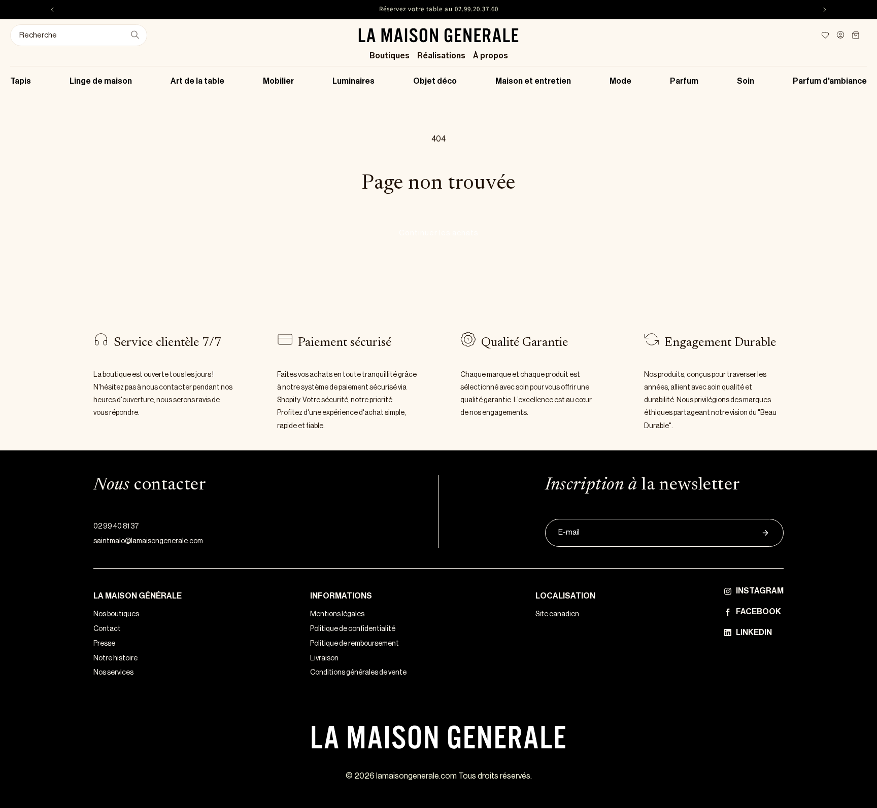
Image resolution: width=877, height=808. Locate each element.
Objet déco (435, 81)
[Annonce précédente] (52, 9)
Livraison (324, 658)
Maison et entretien (533, 81)
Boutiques (389, 56)
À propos (490, 56)
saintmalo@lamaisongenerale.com (148, 541)
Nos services (113, 672)
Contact (107, 629)
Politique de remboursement (354, 643)
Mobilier (278, 81)
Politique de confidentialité (352, 629)
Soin (745, 81)
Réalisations (441, 56)
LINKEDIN (754, 632)
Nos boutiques (116, 614)
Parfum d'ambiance (830, 81)
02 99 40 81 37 (116, 526)
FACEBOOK (758, 612)
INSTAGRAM (760, 591)
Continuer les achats (439, 233)
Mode (620, 81)
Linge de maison (101, 81)
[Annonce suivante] (825, 9)
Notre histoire (115, 658)
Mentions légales (337, 614)
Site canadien (557, 614)
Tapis (20, 81)
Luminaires (353, 81)
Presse (104, 643)
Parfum (684, 81)
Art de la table (197, 81)
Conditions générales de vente (358, 672)
